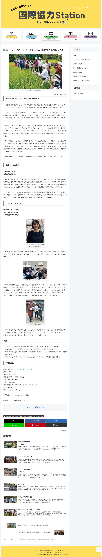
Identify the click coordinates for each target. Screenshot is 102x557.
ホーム (75, 55)
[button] (56, 425)
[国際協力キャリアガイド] (51, 35)
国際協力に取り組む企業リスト (83, 80)
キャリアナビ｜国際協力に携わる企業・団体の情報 (32, 416)
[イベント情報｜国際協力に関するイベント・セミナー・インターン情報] (70, 35)
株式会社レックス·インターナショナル (20, 369)
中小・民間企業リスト (80, 68)
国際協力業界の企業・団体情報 (12, 416)
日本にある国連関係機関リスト (83, 60)
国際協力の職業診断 (79, 76)
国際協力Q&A (77, 72)
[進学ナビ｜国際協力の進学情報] (11, 35)
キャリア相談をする (35, 407)
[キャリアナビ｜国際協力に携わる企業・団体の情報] (31, 35)
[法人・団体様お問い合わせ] (90, 35)
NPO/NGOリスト (78, 64)
